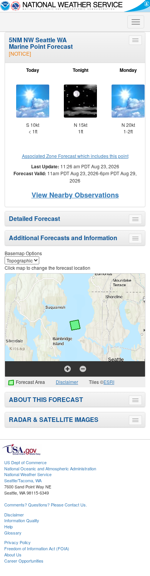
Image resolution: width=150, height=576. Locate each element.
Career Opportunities (23, 561)
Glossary (13, 533)
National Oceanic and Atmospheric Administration (50, 468)
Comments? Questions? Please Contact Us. (45, 504)
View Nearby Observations (75, 195)
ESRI (108, 381)
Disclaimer (67, 381)
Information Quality (21, 520)
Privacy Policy (17, 542)
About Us (13, 554)
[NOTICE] (20, 53)
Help (8, 526)
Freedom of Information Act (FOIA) (36, 548)
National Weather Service (28, 474)
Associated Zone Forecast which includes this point (75, 156)
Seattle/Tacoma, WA (23, 480)
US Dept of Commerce (25, 462)
